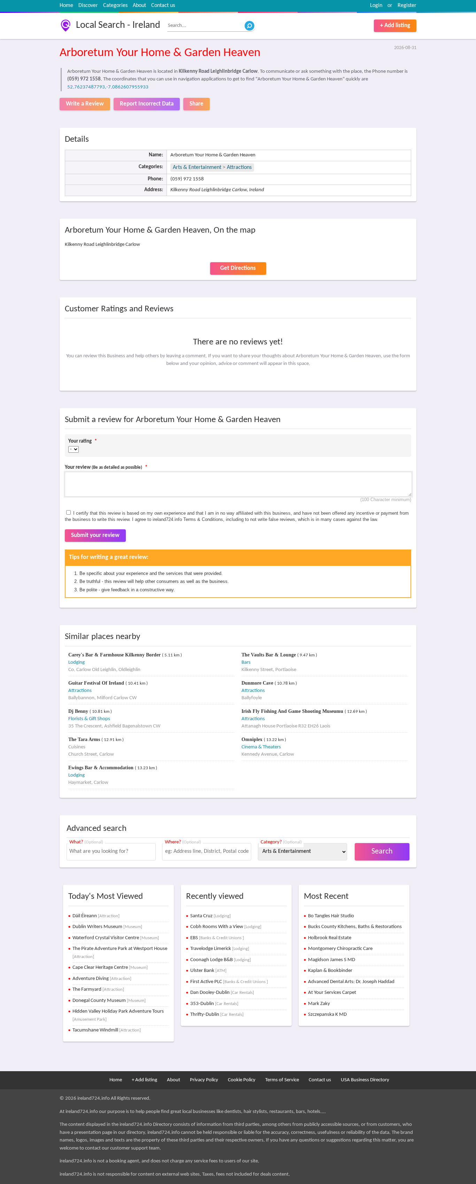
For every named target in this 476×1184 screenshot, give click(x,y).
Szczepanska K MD (327, 1014)
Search (382, 852)
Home (66, 5)
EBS (217, 938)
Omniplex (252, 739)
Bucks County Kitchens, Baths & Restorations (355, 926)
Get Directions (238, 268)
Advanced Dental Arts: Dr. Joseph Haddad (351, 981)
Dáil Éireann (96, 916)
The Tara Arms (84, 739)
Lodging (76, 662)
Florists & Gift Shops (89, 719)
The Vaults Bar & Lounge (269, 654)
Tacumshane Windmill (106, 1030)
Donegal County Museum (109, 1000)
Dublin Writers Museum (107, 926)
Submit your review (95, 535)
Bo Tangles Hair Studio (331, 916)
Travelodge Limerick (219, 948)
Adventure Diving (101, 978)
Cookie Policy (241, 1080)
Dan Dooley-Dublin (222, 992)
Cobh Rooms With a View (225, 926)
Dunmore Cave (258, 683)
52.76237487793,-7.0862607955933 (107, 87)
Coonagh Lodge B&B (220, 960)
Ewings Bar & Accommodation (101, 767)
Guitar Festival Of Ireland (96, 683)
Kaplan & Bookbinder (330, 970)
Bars (246, 662)
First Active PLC (229, 981)
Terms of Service (282, 1080)
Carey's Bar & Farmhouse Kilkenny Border (115, 654)
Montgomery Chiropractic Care (340, 948)
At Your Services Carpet (332, 992)
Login (376, 5)
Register (407, 5)
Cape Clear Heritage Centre (110, 967)
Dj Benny (79, 711)
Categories (115, 5)
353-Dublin (214, 1003)
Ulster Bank (208, 970)
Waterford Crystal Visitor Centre (115, 938)
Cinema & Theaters (261, 747)
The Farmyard (98, 989)
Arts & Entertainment (198, 167)
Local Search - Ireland (118, 25)
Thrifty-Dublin (217, 1014)
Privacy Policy (204, 1080)
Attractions (239, 167)
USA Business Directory (365, 1080)
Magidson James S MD (331, 960)
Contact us (163, 5)
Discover (88, 5)
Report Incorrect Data (147, 104)
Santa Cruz (210, 916)
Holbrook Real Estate (329, 938)
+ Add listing (395, 26)
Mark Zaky (319, 1003)
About (139, 5)
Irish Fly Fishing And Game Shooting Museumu (293, 711)
